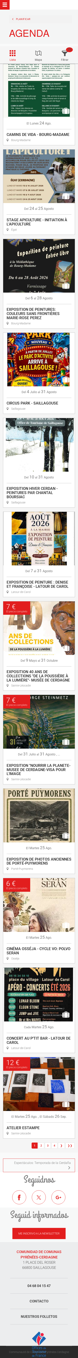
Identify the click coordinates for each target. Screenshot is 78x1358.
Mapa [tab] (38, 59)
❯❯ (70, 1145)
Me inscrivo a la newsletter (39, 1233)
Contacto (39, 1301)
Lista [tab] (13, 59)
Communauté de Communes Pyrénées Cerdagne (39, 1352)
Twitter (42, 1200)
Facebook (22, 1200)
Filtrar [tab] (64, 59)
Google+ (61, 1200)
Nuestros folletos (39, 1316)
